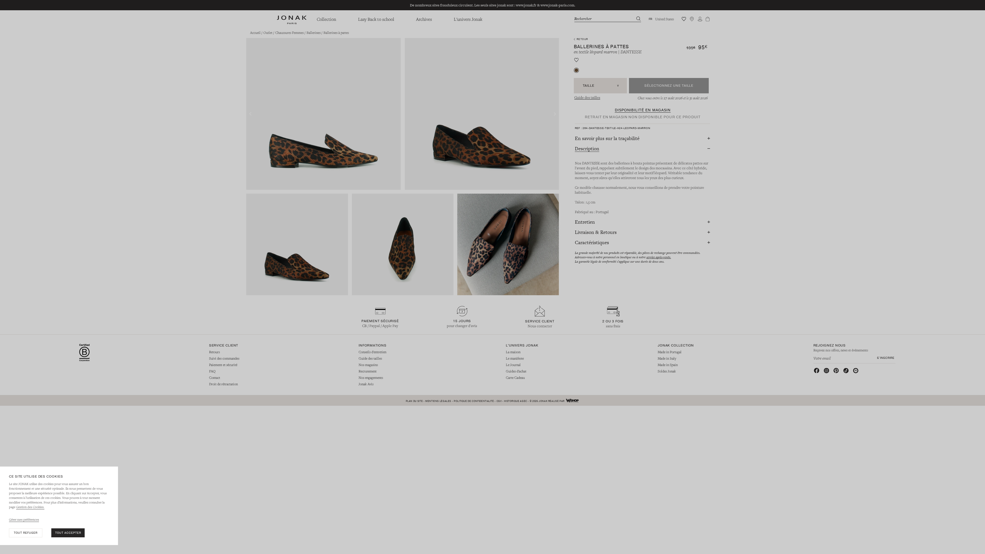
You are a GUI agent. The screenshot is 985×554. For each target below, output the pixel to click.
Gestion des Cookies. (30, 507)
